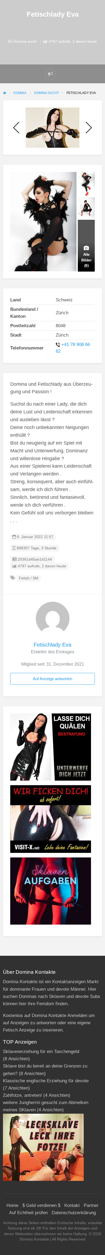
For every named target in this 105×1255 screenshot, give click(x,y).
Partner (91, 1205)
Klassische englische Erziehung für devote (46, 1080)
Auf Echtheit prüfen (28, 1212)
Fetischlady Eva (52, 645)
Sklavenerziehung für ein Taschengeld (41, 1051)
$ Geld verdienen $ (41, 1205)
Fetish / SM (28, 578)
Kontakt (72, 1205)
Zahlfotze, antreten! (22, 1095)
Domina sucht (25, 41)
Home (12, 1205)
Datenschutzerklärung (74, 1212)
